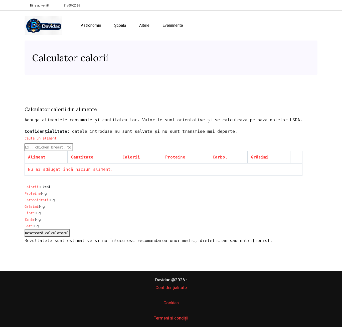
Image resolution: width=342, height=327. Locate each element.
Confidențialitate (171, 287)
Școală (120, 25)
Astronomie (91, 25)
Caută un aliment (41, 138)
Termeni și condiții (171, 318)
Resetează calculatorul (47, 233)
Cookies (171, 302)
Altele (144, 25)
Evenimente (172, 25)
